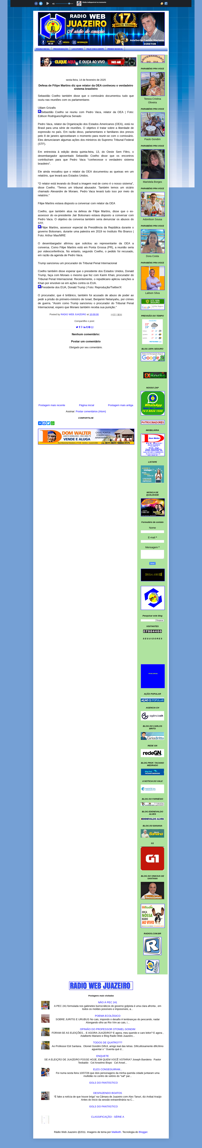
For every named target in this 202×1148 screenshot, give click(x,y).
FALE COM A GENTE (95, 49)
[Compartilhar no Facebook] (118, 315)
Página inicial (86, 405)
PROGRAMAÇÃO (60, 49)
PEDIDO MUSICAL (115, 49)
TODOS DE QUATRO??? (107, 1042)
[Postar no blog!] (114, 315)
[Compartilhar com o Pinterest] (121, 315)
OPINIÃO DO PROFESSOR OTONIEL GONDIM (107, 1029)
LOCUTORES (77, 49)
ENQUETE (102, 1056)
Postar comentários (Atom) (91, 411)
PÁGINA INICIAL (43, 49)
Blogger (143, 1132)
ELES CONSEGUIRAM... (107, 1069)
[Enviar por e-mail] (112, 315)
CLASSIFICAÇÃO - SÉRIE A (107, 1116)
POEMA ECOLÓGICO (107, 1015)
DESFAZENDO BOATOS (107, 1093)
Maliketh (116, 1132)
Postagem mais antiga (120, 405)
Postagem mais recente (51, 405)
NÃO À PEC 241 (107, 1002)
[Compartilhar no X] (116, 315)
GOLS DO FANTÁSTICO (103, 1082)
